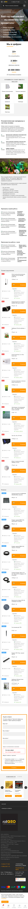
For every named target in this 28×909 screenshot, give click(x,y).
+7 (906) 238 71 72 (5, 866)
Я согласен (4, 901)
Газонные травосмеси (9, 29)
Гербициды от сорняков (9, 34)
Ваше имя (5, 723)
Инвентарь (7, 112)
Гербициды (20, 101)
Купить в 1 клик (7, 291)
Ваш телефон (6, 730)
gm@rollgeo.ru (10, 874)
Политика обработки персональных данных (12, 890)
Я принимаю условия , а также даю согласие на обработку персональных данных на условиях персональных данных (14, 761)
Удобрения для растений (10, 32)
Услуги (19, 776)
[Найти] (24, 5)
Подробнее (15, 288)
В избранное (6, 298)
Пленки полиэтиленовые (7, 91)
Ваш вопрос (6, 738)
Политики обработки (18, 761)
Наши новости (10, 776)
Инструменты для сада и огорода (12, 36)
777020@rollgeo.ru (8, 872)
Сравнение (16, 296)
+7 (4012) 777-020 (5, 864)
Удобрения (7, 101)
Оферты (16, 759)
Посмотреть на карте (19, 868)
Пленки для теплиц (8, 27)
